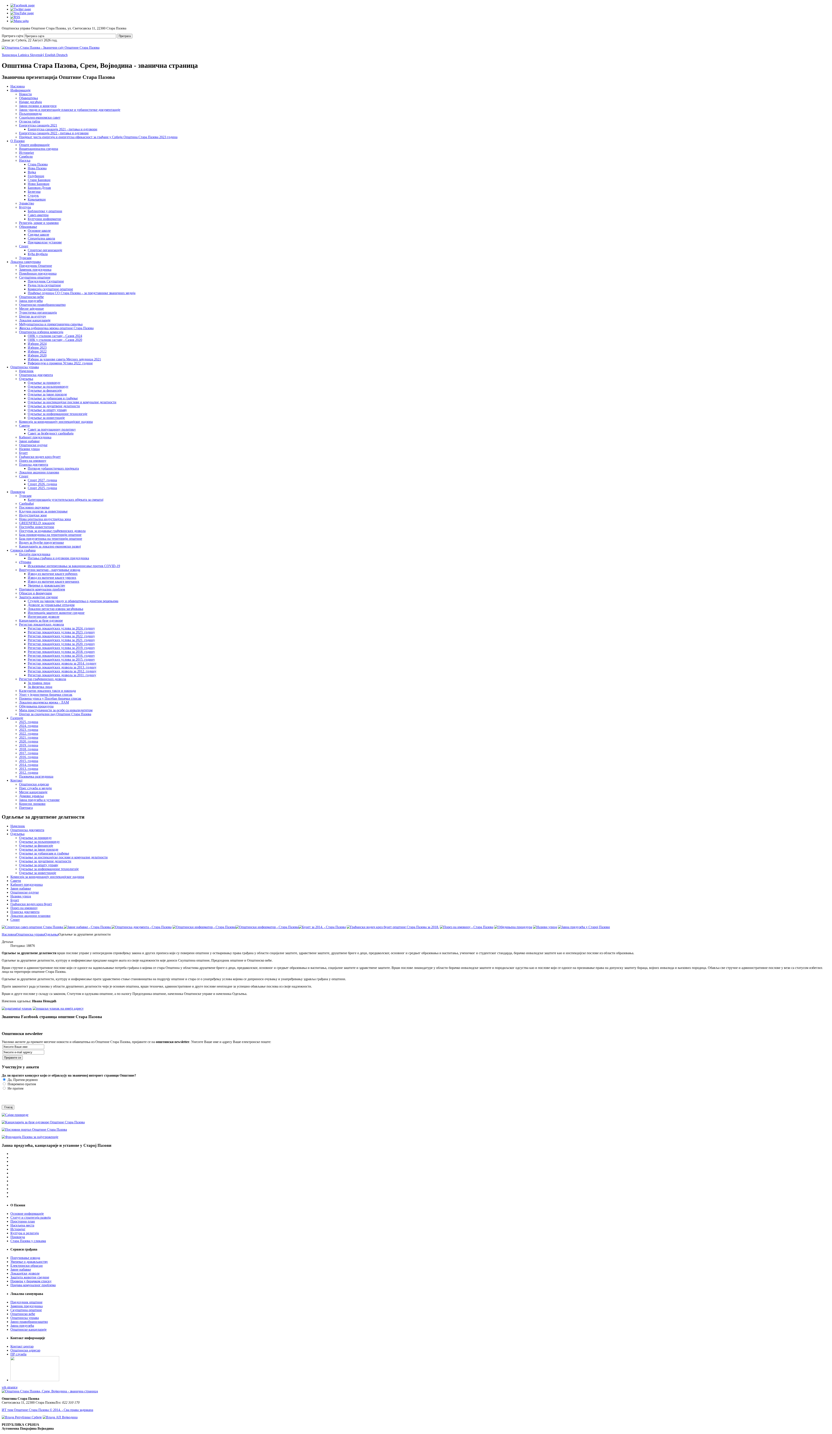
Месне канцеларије (33, 792)
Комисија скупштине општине (50, 289)
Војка (32, 172)
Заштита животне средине (38, 597)
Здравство (26, 203)
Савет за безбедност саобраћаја (50, 433)
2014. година (28, 765)
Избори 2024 (37, 344)
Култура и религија (24, 1233)
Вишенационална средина (38, 149)
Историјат (26, 152)
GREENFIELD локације (37, 523)
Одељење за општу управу (47, 410)
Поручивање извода (25, 1258)
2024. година (28, 726)
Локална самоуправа (25, 262)
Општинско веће (31, 297)
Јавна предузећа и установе (39, 800)
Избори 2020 (37, 355)
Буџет (23, 453)
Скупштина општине (34, 277)
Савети (24, 425)
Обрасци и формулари (35, 593)
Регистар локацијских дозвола (41, 624)
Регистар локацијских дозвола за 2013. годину (62, 667)
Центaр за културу (32, 316)
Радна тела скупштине (44, 285)
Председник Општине (35, 266)
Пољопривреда (30, 113)
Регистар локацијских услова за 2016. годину (61, 655)
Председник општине (26, 1302)
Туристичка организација (38, 312)
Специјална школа (41, 238)
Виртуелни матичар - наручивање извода (49, 570)
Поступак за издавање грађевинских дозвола (52, 531)
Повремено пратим (21, 1084)
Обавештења (28, 98)
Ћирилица (10, 55)
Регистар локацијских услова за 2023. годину (61, 632)
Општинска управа (24, 367)
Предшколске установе (45, 242)
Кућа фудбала (38, 254)
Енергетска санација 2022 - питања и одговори (54, 133)
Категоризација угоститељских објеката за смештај (65, 499)
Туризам (25, 258)
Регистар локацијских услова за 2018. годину (61, 652)
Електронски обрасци (26, 1265)
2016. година (28, 757)
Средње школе (38, 234)
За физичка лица (40, 687)
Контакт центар (22, 1346)
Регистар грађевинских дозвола (42, 679)
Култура (25, 207)
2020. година (28, 741)
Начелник (26, 371)
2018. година (28, 749)
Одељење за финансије (45, 390)
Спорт (23, 246)
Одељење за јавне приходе (47, 394)
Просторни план (22, 1221)
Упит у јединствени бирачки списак (45, 694)
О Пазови (17, 141)
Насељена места (22, 1225)
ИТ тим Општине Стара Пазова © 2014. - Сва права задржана (47, 1410)
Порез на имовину (32, 460)
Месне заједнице (31, 308)
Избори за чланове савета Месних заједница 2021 (64, 359)
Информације (20, 90)
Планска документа (33, 464)
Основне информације (27, 1213)
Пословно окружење (34, 507)
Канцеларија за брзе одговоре (41, 620)
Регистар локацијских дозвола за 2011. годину (62, 675)
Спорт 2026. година (42, 484)
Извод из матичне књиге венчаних (53, 581)
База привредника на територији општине (50, 535)
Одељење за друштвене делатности (54, 406)
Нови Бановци (38, 184)
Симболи (26, 156)
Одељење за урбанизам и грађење (53, 398)
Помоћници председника (38, 273)
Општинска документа (36, 375)
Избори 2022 (37, 351)
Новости (25, 94)
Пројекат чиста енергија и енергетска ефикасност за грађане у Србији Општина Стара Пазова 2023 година (98, 137)
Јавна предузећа (31, 301)
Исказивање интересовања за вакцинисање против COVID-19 (74, 566)
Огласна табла (29, 121)
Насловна (17, 86)
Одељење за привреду (44, 382)
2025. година (28, 722)
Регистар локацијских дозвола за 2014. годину (62, 663)
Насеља (24, 160)
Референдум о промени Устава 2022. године (60, 363)
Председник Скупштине (46, 281)
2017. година (28, 753)
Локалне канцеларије (34, 320)
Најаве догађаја (30, 102)
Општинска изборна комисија (41, 332)
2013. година (28, 769)
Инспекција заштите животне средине (56, 613)
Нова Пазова (37, 168)
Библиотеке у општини (45, 211)
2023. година (28, 730)
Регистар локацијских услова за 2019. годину (61, 648)
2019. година (28, 745)
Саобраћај (26, 503)
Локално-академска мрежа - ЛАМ (44, 702)
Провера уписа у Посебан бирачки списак (50, 698)
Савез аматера (38, 215)
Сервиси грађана (23, 550)
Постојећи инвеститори (36, 527)
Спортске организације (45, 250)
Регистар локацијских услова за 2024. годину (61, 628)
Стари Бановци (39, 180)
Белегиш (34, 191)
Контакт (16, 780)
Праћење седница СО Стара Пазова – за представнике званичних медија (81, 293)
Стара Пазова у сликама (28, 1241)
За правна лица (39, 683)
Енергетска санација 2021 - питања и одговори (62, 129)
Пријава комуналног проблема (33, 1285)
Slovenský (37, 55)
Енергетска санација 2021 (38, 125)
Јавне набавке (29, 441)
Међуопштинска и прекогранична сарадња (51, 324)
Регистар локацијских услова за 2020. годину (61, 644)
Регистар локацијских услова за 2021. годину (61, 640)
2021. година (28, 737)
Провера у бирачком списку (31, 1281)
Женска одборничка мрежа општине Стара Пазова (56, 328)
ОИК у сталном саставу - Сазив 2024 (55, 336)
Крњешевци (37, 199)
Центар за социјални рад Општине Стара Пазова (55, 714)
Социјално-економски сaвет (39, 117)
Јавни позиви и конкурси (38, 106)
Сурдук (33, 195)
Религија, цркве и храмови (39, 223)
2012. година (28, 772)
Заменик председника (35, 269)
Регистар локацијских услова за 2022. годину (61, 636)
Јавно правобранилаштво (29, 1322)
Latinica (24, 55)
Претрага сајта (12, 36)
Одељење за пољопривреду (48, 386)
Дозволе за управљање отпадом (51, 605)
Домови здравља (31, 796)
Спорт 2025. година (42, 488)
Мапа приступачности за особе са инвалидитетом (56, 710)
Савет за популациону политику (52, 429)
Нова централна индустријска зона (45, 519)
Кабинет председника (35, 437)
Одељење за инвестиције (46, 418)
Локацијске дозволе (25, 1273)
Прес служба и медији (35, 788)
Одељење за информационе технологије (57, 414)
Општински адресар (34, 784)
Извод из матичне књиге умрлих (52, 577)
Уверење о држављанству (46, 585)
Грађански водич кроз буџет (40, 457)
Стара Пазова (38, 164)
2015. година (28, 761)
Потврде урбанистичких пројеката (53, 468)
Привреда (17, 492)
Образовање (28, 227)
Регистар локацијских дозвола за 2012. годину (62, 671)
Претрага (125, 36)
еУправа (25, 562)
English (50, 55)
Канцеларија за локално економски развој (50, 546)
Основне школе (39, 230)
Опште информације (34, 145)
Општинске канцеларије (28, 1329)
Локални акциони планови (39, 472)
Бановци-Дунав (39, 188)
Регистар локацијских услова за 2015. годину (61, 659)
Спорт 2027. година (42, 480)
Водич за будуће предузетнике (41, 542)
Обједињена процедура (36, 706)
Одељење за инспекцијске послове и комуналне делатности (72, 402)
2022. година (28, 733)
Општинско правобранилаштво (42, 305)
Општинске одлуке (33, 445)
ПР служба (18, 1354)
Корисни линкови (32, 804)
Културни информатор (44, 219)
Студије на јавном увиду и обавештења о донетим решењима (73, 601)
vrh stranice (10, 1387)
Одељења (26, 379)
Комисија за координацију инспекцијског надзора (56, 421)
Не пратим (15, 1088)
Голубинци (36, 176)
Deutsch (62, 55)
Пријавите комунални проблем (42, 589)
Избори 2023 (37, 347)
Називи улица (29, 449)
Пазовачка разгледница (36, 776)
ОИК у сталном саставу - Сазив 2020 (55, 340)
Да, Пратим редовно (22, 1080)
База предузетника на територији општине (50, 538)
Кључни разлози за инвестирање (43, 511)
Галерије (16, 718)
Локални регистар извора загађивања (55, 609)
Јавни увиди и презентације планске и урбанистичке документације (69, 110)
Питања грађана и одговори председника (58, 558)
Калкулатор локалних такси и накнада (47, 691)
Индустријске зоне (33, 515)
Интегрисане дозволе (43, 616)
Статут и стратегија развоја (30, 1217)
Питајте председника (34, 554)
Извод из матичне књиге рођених (53, 574)
